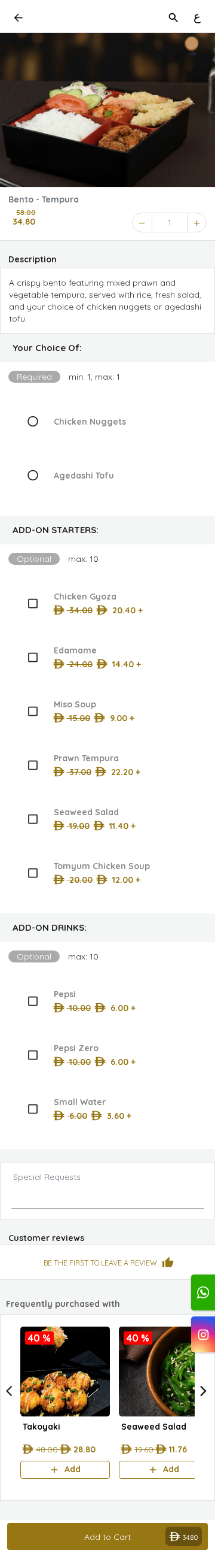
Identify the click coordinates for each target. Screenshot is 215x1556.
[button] (107, 348)
